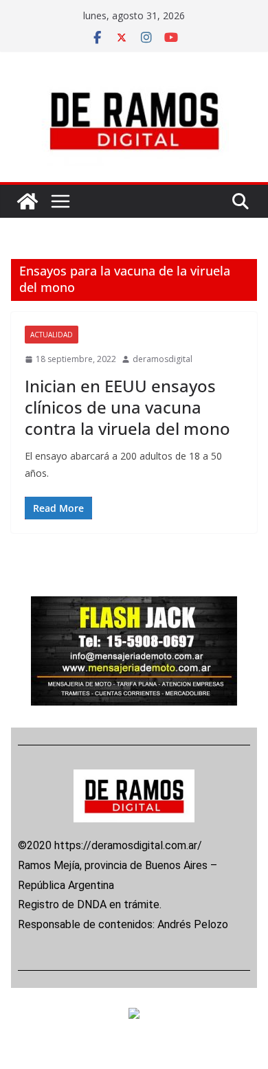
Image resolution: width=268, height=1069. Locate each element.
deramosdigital (162, 359)
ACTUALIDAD (51, 334)
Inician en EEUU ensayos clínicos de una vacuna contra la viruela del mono (129, 407)
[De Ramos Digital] (27, 201)
